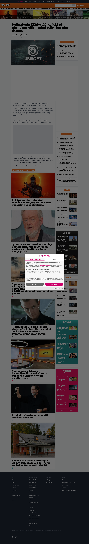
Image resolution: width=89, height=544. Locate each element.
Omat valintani (35, 284)
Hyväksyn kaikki (54, 284)
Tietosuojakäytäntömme (58, 288)
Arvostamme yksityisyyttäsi (34, 259)
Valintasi (54, 259)
